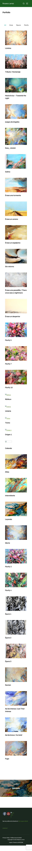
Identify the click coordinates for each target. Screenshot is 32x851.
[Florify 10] (16, 377)
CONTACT (5, 828)
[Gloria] (16, 532)
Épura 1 (8, 614)
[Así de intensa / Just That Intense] (16, 698)
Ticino (7, 422)
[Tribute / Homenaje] (16, 61)
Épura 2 (8, 637)
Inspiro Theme (12, 842)
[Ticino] (7, 418)
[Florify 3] (16, 556)
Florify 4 (8, 590)
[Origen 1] (8, 430)
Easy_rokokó (10, 148)
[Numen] (16, 674)
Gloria (7, 543)
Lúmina (8, 48)
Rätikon (8, 399)
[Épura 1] (16, 603)
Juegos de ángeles (12, 122)
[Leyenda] (16, 509)
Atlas (7, 472)
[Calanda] (8, 443)
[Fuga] (16, 748)
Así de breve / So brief (13, 735)
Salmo (7, 171)
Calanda (8, 448)
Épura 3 (8, 661)
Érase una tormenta (13, 195)
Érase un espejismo (12, 242)
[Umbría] (8, 406)
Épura (18, 25)
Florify (26, 25)
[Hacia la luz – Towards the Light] (16, 85)
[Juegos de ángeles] (16, 111)
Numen (8, 685)
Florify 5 (8, 340)
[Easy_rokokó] (16, 136)
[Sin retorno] (16, 256)
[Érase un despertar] (16, 306)
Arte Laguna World (23, 821)
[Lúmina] (16, 38)
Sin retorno (9, 266)
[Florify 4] (16, 580)
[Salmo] (16, 161)
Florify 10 (9, 387)
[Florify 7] (16, 353)
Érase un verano (11, 219)
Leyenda (8, 519)
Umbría (8, 411)
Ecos (11, 25)
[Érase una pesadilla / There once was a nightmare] (16, 280)
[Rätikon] (8, 395)
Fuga (7, 758)
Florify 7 (8, 363)
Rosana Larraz (8, 3)
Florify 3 (8, 566)
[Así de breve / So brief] (16, 724)
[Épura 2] (16, 627)
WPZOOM (20, 842)
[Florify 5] (16, 330)
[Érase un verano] (16, 208)
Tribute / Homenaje (12, 72)
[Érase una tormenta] (16, 185)
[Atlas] (16, 461)
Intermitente (10, 495)
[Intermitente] (16, 485)
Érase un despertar (12, 316)
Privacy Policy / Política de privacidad (12, 837)
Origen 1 (8, 434)
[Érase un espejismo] (16, 232)
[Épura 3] (16, 651)
